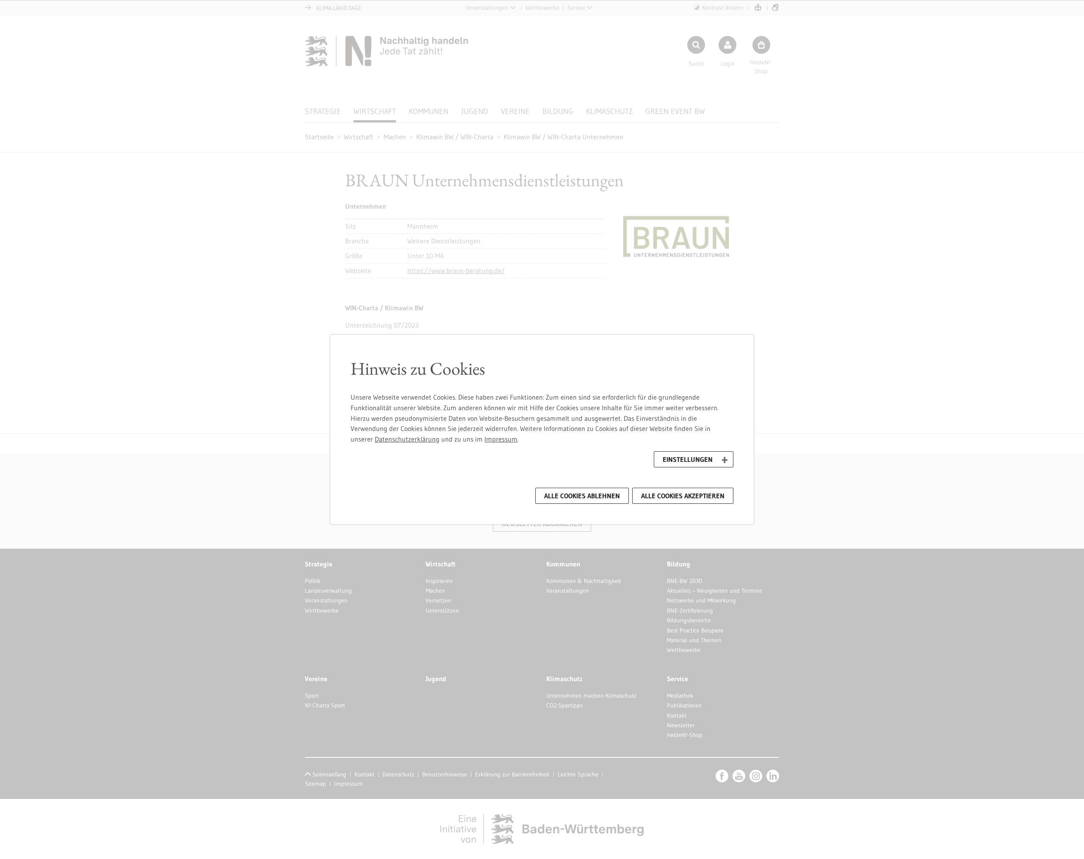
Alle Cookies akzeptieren (683, 496)
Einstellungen (688, 459)
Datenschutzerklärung (407, 439)
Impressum (500, 439)
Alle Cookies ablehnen (582, 496)
